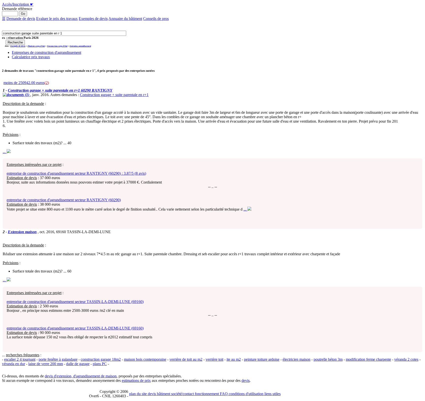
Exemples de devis (93, 18)
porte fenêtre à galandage (58, 359)
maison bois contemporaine (145, 359)
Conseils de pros (156, 18)
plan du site (138, 394)
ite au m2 (234, 359)
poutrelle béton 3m (328, 359)
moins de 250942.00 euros (26, 83)
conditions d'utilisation (245, 394)
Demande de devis (20, 18)
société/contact (182, 394)
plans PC (100, 364)
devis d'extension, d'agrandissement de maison (81, 376)
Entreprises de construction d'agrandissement (46, 52)
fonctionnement (206, 394)
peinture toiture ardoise (261, 359)
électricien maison (296, 359)
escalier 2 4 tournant (19, 359)
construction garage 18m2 (101, 359)
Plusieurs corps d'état (36, 46)
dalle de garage (78, 364)
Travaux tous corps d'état (57, 46)
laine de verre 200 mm (45, 364)
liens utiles (272, 394)
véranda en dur (13, 364)
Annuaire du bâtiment (125, 18)
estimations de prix (136, 380)
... (5, 152)
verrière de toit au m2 (185, 359)
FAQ (223, 394)
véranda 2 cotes (406, 359)
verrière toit (214, 359)
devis (246, 380)
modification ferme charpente (368, 359)
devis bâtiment (158, 394)
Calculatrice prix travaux (31, 57)
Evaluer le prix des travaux (57, 18)
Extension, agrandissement (80, 46)
